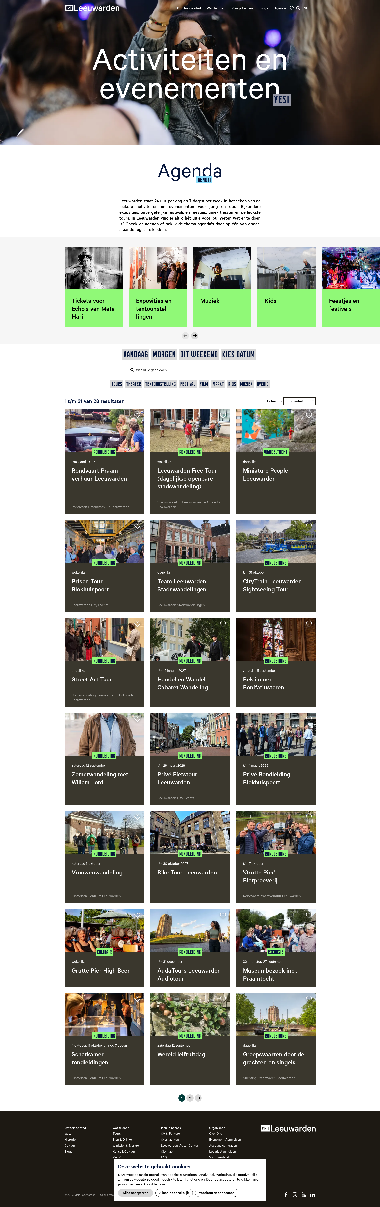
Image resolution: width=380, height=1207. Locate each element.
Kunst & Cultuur (124, 1151)
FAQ (164, 1157)
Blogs (68, 1151)
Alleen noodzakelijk (174, 1192)
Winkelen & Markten (127, 1145)
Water (69, 1133)
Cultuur (70, 1145)
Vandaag (136, 354)
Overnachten (170, 1139)
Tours (117, 1133)
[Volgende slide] (194, 335)
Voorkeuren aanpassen (217, 1192)
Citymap (167, 1151)
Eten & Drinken (123, 1139)
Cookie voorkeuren (111, 1194)
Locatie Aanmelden (222, 1151)
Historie (70, 1139)
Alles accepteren (135, 1192)
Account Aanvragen (223, 1145)
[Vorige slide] (185, 335)
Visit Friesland (219, 1157)
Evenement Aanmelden (225, 1139)
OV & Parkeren (171, 1133)
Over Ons (215, 1133)
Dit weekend (199, 354)
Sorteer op (274, 401)
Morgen (164, 354)
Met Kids (119, 1157)
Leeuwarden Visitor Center (179, 1145)
